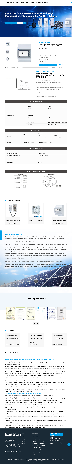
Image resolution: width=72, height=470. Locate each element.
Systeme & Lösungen (37, 449)
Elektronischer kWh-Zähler (38, 438)
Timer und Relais (36, 452)
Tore (34, 454)
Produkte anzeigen (11, 22)
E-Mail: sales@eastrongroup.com (55, 438)
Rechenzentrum (39, 2)
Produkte (18, 2)
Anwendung (35, 436)
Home (7, 2)
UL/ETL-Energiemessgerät (38, 441)
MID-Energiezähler (37, 439)
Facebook (8, 451)
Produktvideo (24, 2)
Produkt (23, 439)
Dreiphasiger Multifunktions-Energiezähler (42, 359)
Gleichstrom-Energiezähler (38, 443)
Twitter (14, 451)
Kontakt (46, 2)
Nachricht (31, 2)
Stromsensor (35, 450)
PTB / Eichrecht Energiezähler (39, 445)
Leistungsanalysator (37, 447)
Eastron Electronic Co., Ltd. (21, 459)
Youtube (13, 67)
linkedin (6, 67)
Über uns (12, 2)
